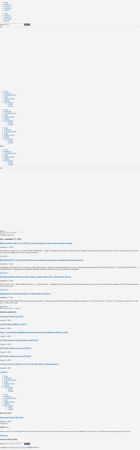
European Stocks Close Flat (11, 316)
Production (7, 93)
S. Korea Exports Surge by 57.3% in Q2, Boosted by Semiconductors (29, 364)
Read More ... (4, 256)
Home (6, 2)
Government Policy (10, 95)
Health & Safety (9, 98)
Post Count (7, 8)
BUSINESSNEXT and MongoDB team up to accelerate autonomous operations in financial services (41, 260)
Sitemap (6, 10)
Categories (3, 372)
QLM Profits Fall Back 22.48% (13, 324)
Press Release (8, 102)
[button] (70, 146)
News (6, 91)
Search (2, 24)
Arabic (10, 104)
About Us (7, 4)
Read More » (4, 423)
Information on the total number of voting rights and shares (25, 294)
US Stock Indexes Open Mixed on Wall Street (19, 340)
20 (17, 308)
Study (6, 97)
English (10, 106)
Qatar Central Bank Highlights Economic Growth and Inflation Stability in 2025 (34, 332)
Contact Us (7, 6)
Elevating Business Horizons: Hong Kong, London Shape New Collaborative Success (35, 277)
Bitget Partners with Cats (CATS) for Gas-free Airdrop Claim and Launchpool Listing (36, 243)
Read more (4, 435)
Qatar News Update (19, 447)
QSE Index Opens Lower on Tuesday (15, 348)
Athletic (6, 100)
